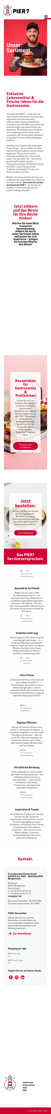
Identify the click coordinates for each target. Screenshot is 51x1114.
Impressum (28, 1082)
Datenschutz (29, 1085)
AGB (25, 1087)
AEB (24, 1090)
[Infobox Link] (25, 934)
